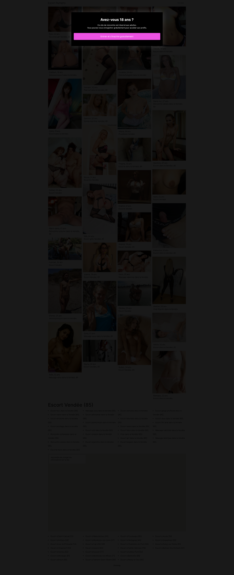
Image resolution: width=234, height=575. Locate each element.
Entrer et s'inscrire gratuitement (117, 36)
